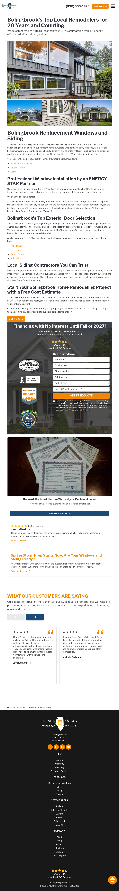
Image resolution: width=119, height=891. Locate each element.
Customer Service (59, 771)
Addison (59, 806)
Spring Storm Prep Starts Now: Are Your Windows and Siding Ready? (56, 557)
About (60, 837)
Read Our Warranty (59, 513)
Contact (60, 760)
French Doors (17, 254)
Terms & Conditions (83, 410)
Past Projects (59, 855)
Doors (59, 787)
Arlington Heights (59, 810)
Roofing (59, 794)
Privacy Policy (68, 410)
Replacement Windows (21, 163)
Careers (59, 852)
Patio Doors (16, 246)
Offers (59, 844)
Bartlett (59, 817)
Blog (59, 840)
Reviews (59, 848)
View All (59, 825)
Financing (59, 767)
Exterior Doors (17, 167)
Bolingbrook (59, 821)
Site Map (66, 883)
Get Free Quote (81, 395)
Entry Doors (16, 250)
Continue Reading (19, 571)
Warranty (59, 763)
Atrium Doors (16, 258)
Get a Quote (100, 6)
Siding (13, 171)
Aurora (59, 813)
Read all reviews (18, 540)
